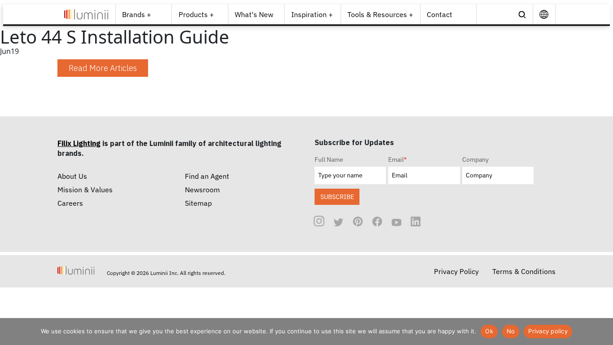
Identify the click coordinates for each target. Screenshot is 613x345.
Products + (196, 14)
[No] (601, 331)
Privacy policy (548, 331)
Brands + (136, 14)
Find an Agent (207, 176)
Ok (489, 331)
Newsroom (202, 189)
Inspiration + (312, 14)
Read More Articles (103, 68)
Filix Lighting (79, 143)
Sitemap (198, 203)
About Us (72, 176)
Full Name (329, 159)
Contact (439, 14)
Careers (70, 203)
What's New (254, 14)
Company (475, 159)
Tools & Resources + (380, 14)
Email (397, 159)
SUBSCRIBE (337, 196)
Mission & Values (85, 189)
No (511, 331)
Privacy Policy (456, 271)
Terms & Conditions (524, 271)
